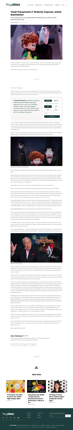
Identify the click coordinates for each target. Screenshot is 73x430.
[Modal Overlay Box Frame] (36, 215)
